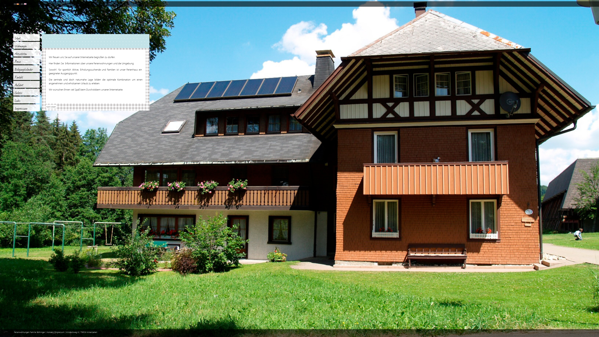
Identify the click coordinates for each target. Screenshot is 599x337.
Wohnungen (21, 45)
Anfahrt (19, 84)
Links (17, 100)
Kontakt (19, 77)
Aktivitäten (21, 53)
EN (22, 4)
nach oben (51, 106)
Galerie (18, 92)
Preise (18, 61)
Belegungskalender (24, 69)
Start (18, 38)
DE (15, 4)
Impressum (21, 108)
